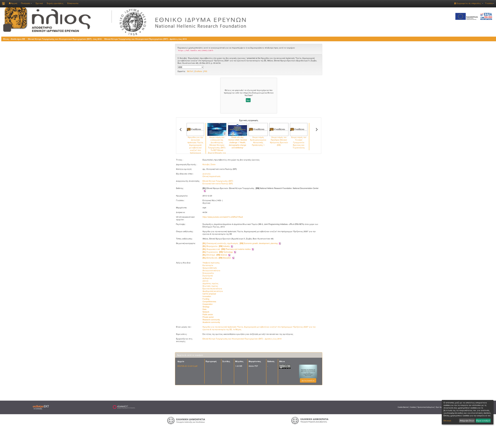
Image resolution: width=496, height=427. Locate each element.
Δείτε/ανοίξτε (308, 380)
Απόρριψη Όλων (467, 420)
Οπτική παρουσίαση (211, 176)
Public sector (208, 314)
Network (206, 311)
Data (204, 309)
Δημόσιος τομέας (210, 283)
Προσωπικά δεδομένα (425, 407)
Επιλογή (447, 420)
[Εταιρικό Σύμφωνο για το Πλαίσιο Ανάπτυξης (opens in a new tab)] (474, 16)
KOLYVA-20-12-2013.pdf (187, 366)
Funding (206, 299)
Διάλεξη (206, 173)
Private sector (208, 317)
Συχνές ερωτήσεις (55, 3)
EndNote (198, 71)
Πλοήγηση (25, 3)
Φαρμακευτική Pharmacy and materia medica (227, 249)
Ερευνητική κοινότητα (212, 288)
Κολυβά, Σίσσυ (209, 164)
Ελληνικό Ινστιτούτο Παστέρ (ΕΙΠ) (218, 183)
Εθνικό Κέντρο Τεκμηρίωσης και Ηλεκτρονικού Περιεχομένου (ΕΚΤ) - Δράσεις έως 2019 (145, 39)
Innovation (207, 296)
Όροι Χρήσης (440, 407)
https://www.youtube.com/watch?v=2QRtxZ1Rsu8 (223, 217)
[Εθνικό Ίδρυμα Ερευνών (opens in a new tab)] (184, 21)
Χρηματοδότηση (210, 268)
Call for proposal (209, 293)
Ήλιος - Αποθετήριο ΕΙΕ (14, 39)
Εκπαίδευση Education (217, 257)
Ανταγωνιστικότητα (211, 270)
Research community (211, 319)
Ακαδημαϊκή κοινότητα (213, 291)
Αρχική (14, 3)
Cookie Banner (403, 407)
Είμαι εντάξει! (483, 420)
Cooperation (208, 304)
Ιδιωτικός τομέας (210, 286)
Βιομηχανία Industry (216, 246)
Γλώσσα (489, 3)
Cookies (413, 407)
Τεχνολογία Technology (218, 252)
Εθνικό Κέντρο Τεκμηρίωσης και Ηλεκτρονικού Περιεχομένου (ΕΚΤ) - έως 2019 (65, 39)
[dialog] (467, 412)
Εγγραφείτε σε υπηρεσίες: (469, 3)
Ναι (248, 100)
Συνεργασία (208, 273)
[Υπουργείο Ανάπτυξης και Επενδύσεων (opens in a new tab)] (186, 420)
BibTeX (190, 71)
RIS (205, 71)
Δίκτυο (205, 280)
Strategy (206, 306)
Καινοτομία (208, 265)
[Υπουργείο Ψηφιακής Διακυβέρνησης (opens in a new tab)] (309, 420)
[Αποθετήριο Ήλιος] (3, 3)
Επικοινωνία (72, 3)
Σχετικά (39, 3)
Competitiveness (209, 301)
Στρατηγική (208, 275)
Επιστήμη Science (215, 254)
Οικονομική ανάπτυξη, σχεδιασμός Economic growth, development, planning (240, 243)
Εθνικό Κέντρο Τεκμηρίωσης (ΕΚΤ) (218, 181)
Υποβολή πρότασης (211, 262)
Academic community (211, 322)
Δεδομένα (207, 278)
